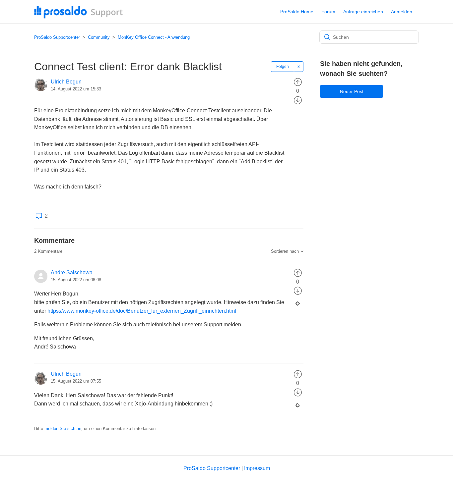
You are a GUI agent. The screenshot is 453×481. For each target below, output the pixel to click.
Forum (328, 11)
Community (99, 37)
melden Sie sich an (62, 428)
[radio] (298, 81)
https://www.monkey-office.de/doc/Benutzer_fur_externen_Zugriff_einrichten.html (141, 311)
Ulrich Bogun (66, 81)
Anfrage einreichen (363, 11)
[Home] (78, 17)
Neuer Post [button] (351, 91)
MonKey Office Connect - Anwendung (154, 37)
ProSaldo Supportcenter (57, 37)
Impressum (257, 468)
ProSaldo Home (296, 11)
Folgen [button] (282, 66)
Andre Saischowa (72, 272)
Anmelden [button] (401, 11)
